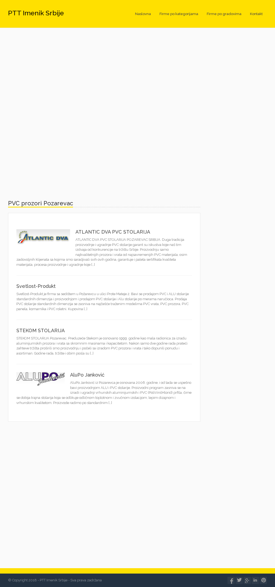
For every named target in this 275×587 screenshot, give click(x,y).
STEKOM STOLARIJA (40, 330)
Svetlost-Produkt (36, 286)
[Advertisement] (137, 79)
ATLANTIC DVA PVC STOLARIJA (112, 232)
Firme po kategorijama (179, 14)
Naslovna (143, 14)
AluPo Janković (87, 375)
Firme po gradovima (224, 14)
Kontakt (256, 14)
